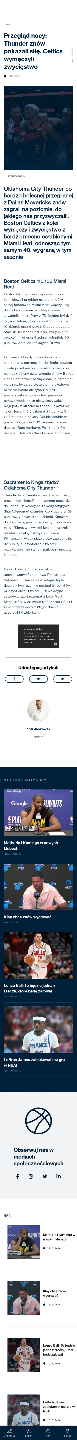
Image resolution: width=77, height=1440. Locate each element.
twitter (38, 737)
